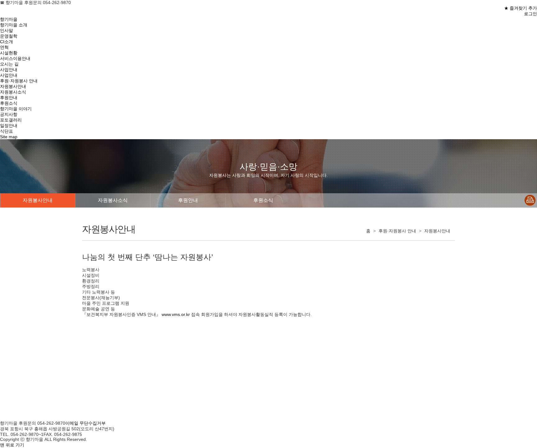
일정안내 (8, 125)
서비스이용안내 (15, 58)
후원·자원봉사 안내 (19, 80)
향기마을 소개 (13, 24)
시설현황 (8, 52)
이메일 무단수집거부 (85, 423)
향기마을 (8, 19)
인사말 (6, 30)
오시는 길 (9, 64)
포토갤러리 (11, 119)
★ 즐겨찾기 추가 (520, 8)
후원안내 (8, 97)
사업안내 (8, 69)
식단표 (6, 131)
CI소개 (6, 41)
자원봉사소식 (13, 91)
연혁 (4, 47)
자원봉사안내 (13, 86)
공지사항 (8, 114)
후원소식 (8, 103)
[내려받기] (530, 201)
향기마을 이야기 (16, 108)
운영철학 (8, 36)
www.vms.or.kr (175, 314)
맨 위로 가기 (12, 444)
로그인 (530, 13)
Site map (8, 136)
